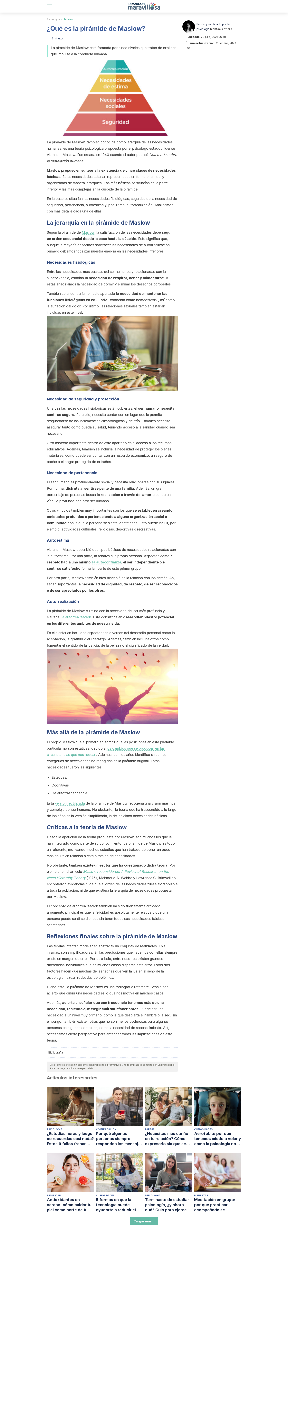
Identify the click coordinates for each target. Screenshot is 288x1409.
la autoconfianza (106, 562)
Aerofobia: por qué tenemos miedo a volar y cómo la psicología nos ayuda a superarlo (217, 1138)
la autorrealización (76, 617)
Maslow (88, 232)
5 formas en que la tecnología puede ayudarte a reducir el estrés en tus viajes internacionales (116, 1204)
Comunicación (106, 1129)
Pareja (150, 1129)
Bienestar (54, 1195)
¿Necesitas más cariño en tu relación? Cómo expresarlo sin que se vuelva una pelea (166, 1138)
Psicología (53, 19)
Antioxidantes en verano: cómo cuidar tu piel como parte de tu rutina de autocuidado (69, 1204)
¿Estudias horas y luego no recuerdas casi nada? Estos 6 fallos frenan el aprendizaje (70, 1138)
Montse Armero (221, 29)
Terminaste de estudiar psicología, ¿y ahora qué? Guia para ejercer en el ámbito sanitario (167, 1204)
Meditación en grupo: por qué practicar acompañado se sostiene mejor (214, 1204)
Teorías (68, 19)
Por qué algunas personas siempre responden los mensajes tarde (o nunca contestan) (119, 1138)
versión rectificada (70, 803)
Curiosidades (203, 1129)
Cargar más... (144, 1221)
